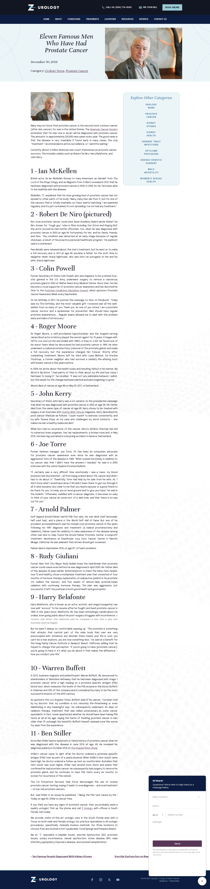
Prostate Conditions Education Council (66, 290)
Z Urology (87, 808)
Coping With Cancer (73, 412)
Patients (143, 19)
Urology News (54, 71)
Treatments (92, 19)
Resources (127, 19)
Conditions (74, 19)
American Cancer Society (104, 129)
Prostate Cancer (77, 71)
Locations (110, 19)
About (58, 19)
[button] (117, 7)
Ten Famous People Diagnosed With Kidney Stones (62, 856)
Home (46, 19)
